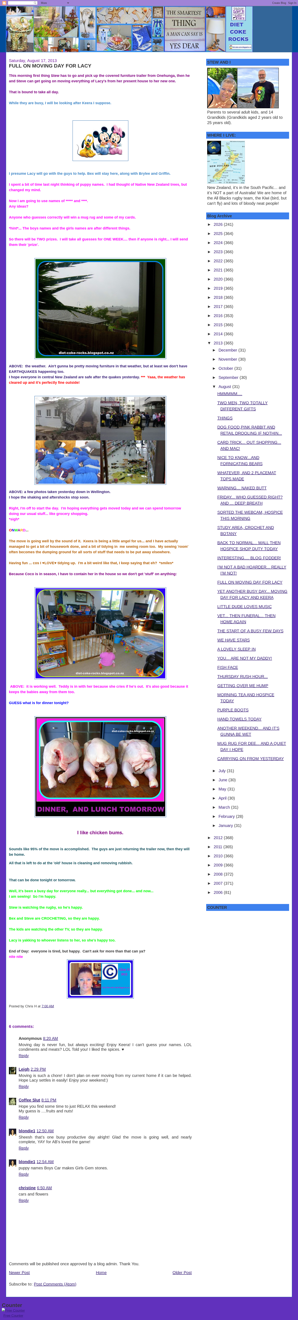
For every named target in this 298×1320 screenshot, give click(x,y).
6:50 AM (44, 1188)
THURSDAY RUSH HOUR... (242, 676)
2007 (219, 883)
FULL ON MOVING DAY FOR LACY (50, 66)
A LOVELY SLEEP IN (236, 649)
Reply (24, 1055)
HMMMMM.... (229, 393)
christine (27, 1188)
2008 (219, 874)
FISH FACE (227, 667)
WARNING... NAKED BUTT (242, 488)
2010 (219, 856)
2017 (219, 306)
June (223, 780)
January (226, 825)
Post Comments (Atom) (55, 1284)
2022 (219, 261)
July (223, 771)
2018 (219, 297)
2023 (219, 252)
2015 (219, 325)
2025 (219, 233)
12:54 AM (45, 1161)
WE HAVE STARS (233, 640)
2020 (219, 279)
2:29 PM (38, 1069)
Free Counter (13, 1316)
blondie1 (27, 1131)
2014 (219, 334)
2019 (219, 288)
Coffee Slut (29, 1100)
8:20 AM (50, 1038)
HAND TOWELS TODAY (239, 719)
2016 (219, 315)
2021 (219, 270)
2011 (218, 847)
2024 (219, 242)
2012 (219, 837)
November (228, 359)
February (227, 816)
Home (101, 1272)
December (228, 350)
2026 (219, 224)
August (225, 386)
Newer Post (19, 1272)
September (229, 377)
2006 (219, 892)
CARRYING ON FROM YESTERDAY (250, 758)
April (223, 798)
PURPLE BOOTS (233, 710)
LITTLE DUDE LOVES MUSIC (244, 606)
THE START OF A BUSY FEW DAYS (250, 631)
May (223, 789)
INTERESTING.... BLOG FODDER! (249, 558)
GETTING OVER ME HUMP (242, 685)
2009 (219, 865)
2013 (219, 343)
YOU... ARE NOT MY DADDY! (244, 658)
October (226, 368)
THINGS (225, 418)
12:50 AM (45, 1131)
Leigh (24, 1069)
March (225, 807)
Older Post (182, 1272)
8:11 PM (48, 1100)
